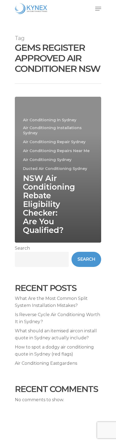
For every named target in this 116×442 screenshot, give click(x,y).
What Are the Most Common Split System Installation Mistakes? (51, 302)
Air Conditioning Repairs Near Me (56, 150)
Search (22, 248)
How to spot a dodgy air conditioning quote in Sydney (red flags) (54, 350)
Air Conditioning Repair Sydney (54, 141)
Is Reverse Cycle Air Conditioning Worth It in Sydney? (57, 318)
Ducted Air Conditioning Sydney (55, 168)
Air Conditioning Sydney (47, 159)
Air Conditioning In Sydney (49, 120)
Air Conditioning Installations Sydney (52, 130)
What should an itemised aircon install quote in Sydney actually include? (56, 334)
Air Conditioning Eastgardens (46, 363)
